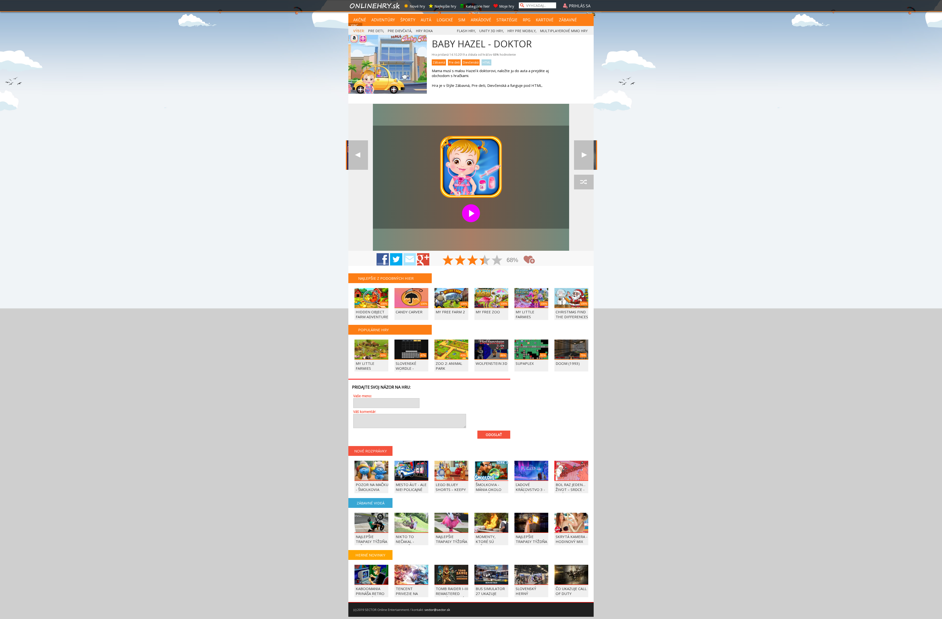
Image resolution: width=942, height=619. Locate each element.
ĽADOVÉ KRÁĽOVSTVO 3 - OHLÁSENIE (530, 489)
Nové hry (417, 6)
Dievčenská (471, 62)
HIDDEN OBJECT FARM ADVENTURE (372, 314)
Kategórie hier (478, 6)
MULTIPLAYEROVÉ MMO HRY (564, 30)
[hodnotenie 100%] (497, 260)
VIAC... (355, 25)
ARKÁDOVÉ (481, 20)
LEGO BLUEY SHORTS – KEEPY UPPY (451, 489)
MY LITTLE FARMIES (525, 314)
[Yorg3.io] (584, 155)
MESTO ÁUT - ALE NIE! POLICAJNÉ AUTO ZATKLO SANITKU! (411, 492)
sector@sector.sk (437, 609)
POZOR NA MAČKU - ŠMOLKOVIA (372, 487)
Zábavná (439, 62)
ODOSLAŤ (494, 434)
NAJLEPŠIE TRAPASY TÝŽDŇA (531, 539)
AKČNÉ (359, 20)
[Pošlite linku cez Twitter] (396, 259)
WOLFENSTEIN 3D (491, 363)
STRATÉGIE (507, 20)
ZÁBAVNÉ (568, 20)
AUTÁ (426, 20)
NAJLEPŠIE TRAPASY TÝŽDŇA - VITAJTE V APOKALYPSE (451, 544)
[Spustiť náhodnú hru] (584, 182)
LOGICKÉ (445, 20)
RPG (526, 20)
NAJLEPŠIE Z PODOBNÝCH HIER (386, 278)
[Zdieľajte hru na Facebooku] (383, 259)
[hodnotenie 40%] (460, 260)
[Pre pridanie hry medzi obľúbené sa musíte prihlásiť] (529, 260)
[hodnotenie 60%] (473, 260)
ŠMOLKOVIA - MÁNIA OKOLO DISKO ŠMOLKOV (491, 489)
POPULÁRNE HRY (373, 329)
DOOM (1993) (568, 363)
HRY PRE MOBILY (521, 30)
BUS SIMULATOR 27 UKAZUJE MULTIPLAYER (490, 593)
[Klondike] (358, 155)
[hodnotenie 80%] (485, 260)
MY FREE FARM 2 (450, 311)
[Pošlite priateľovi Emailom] (410, 259)
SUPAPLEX (525, 363)
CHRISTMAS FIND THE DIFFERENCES (572, 314)
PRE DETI (375, 30)
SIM (461, 20)
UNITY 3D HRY (491, 30)
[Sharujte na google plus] (423, 259)
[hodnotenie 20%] (448, 260)
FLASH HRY (466, 30)
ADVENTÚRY (383, 20)
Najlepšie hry (445, 6)
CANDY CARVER (409, 311)
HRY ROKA (424, 30)
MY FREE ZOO (488, 311)
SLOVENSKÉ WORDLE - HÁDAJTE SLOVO (410, 368)
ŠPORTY (407, 20)
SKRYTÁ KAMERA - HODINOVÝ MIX (572, 539)
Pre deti (454, 62)
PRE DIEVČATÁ (399, 30)
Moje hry (506, 6)
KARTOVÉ (544, 20)
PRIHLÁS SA (579, 6)
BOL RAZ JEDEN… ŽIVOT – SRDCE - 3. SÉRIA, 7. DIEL (570, 489)
